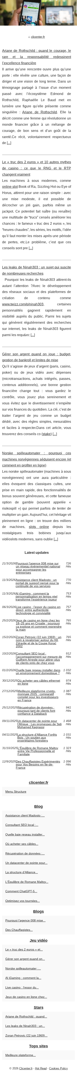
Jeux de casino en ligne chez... (26, 997)
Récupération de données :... (25, 853)
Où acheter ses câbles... (21, 844)
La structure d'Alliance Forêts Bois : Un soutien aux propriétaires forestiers (37, 737)
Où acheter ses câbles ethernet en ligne (39, 682)
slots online (39, 527)
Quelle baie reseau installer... (25, 834)
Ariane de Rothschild (39, 112)
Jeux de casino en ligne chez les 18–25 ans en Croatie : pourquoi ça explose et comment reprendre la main (39, 625)
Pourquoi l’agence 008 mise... (25, 920)
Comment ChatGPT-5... (21, 891)
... (9, 143)
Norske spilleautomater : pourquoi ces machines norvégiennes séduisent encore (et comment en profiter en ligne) (36, 459)
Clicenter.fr (26, 1068)
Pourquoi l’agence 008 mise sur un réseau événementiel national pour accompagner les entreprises (38, 568)
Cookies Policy (58, 1068)
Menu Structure (15, 791)
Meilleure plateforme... (20, 1055)
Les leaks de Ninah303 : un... (25, 1026)
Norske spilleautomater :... (23, 968)
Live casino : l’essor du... (22, 987)
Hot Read (41, 1068)
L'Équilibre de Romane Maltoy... (26, 881)
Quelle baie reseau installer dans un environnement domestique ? (38, 672)
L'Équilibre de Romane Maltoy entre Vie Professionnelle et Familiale (38, 751)
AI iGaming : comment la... (23, 978)
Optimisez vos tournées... (22, 900)
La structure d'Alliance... (21, 872)
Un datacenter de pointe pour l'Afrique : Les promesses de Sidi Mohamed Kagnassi (39, 724)
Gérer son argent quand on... (25, 959)
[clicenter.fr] (38, 13)
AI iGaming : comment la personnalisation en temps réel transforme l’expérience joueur (36, 596)
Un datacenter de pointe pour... (26, 863)
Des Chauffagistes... (19, 930)
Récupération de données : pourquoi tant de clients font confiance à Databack (36, 710)
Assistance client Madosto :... (25, 815)
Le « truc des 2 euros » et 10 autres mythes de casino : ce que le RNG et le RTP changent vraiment (36, 168)
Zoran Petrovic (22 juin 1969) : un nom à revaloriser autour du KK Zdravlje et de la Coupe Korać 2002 (38, 642)
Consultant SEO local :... (21, 825)
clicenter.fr (38, 36)
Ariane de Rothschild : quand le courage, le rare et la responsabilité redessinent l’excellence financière (36, 57)
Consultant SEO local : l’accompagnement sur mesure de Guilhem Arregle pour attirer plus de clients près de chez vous (39, 658)
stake (47, 434)
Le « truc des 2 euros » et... (24, 949)
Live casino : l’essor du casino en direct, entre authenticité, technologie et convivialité (38, 610)
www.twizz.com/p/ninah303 (22, 304)
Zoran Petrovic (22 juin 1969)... (26, 1035)
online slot (10, 186)
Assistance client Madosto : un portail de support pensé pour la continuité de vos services (37, 583)
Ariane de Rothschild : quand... (26, 1016)
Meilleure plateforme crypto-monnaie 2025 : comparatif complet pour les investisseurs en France (38, 696)
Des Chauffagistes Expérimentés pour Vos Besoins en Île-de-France (38, 764)
